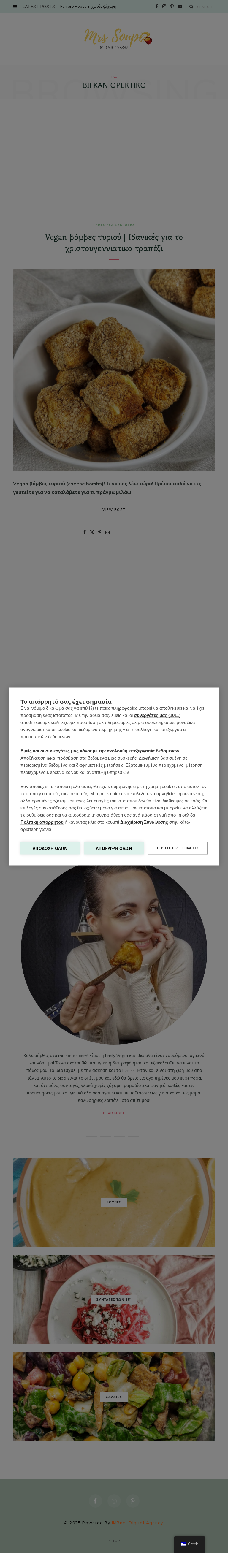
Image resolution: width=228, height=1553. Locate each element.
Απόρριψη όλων (114, 848)
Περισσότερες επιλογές (178, 848)
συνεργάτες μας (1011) (157, 715)
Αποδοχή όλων (50, 848)
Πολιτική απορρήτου (42, 822)
